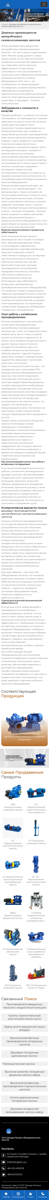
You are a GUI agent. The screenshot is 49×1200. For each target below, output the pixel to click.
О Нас (30, 1195)
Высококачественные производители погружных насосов (24, 1041)
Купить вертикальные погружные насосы (24, 1099)
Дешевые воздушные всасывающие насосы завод (24, 1110)
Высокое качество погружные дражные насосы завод (24, 1073)
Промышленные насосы (19, 1063)
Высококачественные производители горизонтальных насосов (24, 1086)
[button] (42, 722)
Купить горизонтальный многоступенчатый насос (24, 1017)
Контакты (42, 1195)
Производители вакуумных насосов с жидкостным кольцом (24, 1006)
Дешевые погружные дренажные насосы (25, 1054)
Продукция (18, 1195)
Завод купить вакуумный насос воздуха (24, 1028)
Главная (5, 24)
